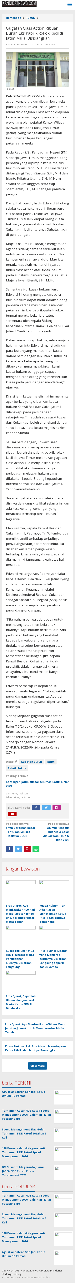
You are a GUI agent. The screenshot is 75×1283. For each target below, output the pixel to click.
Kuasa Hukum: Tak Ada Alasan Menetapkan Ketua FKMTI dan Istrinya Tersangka (52, 914)
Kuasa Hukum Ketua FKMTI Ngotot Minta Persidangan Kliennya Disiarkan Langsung (20, 959)
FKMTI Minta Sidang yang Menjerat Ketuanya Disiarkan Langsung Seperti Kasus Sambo (53, 959)
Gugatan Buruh (31, 761)
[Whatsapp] (35, 849)
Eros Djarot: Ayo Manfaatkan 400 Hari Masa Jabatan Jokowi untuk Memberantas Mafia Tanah (20, 914)
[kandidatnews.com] (19, 3)
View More (37, 1066)
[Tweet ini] (18, 849)
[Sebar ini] (9, 849)
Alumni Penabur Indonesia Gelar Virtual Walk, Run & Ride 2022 (55, 832)
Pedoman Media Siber (37, 1277)
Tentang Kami (12, 1277)
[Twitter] (47, 807)
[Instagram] (57, 807)
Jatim (51, 761)
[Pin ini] (27, 849)
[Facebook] (37, 807)
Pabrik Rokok (17, 768)
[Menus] (69, 5)
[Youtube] (13, 814)
